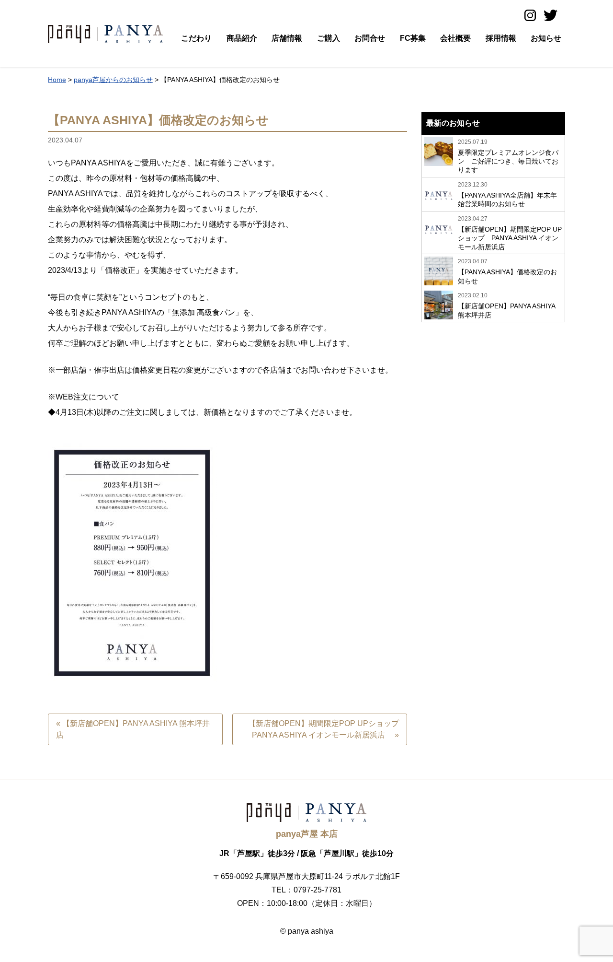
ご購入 (328, 38)
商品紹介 (242, 38)
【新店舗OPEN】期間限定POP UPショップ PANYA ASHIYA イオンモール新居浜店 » (327, 729)
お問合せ (369, 38)
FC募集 (413, 38)
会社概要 (455, 38)
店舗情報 (287, 38)
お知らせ (546, 38)
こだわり (196, 38)
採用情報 (501, 38)
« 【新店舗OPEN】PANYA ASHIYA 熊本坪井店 (133, 729)
